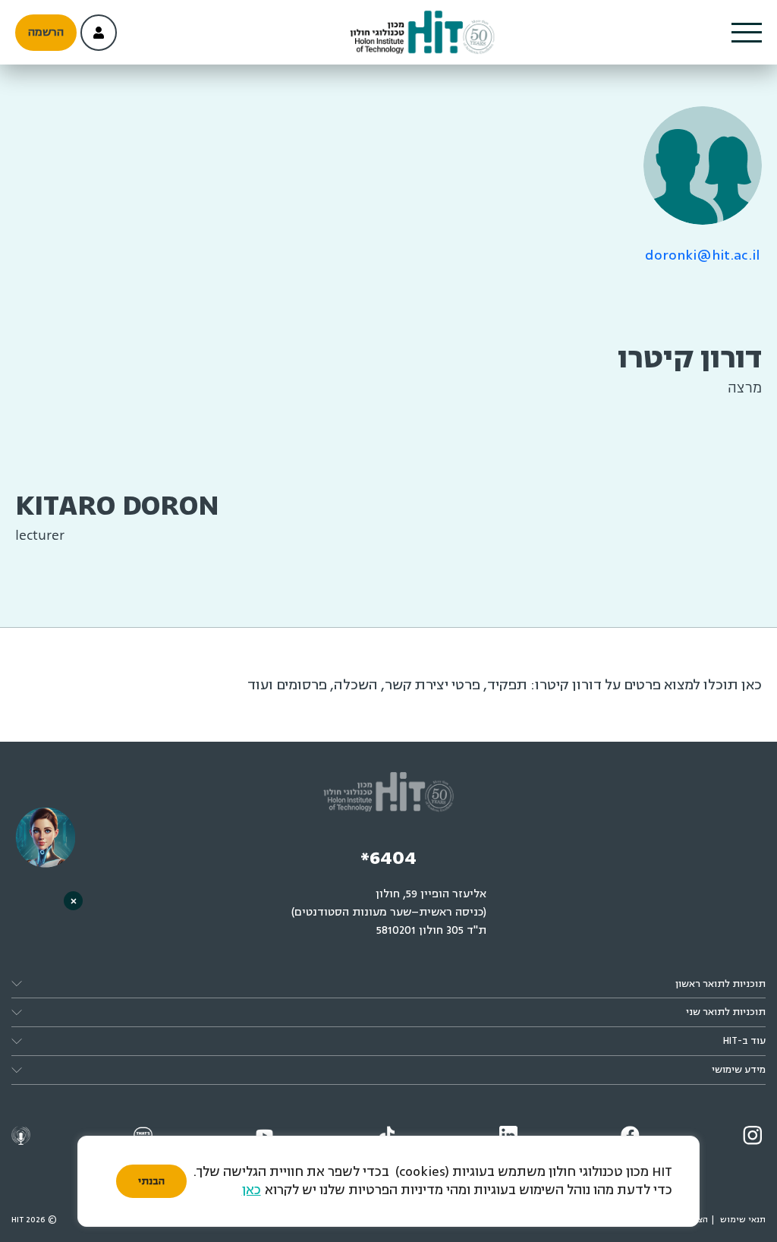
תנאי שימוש (743, 1219)
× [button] (74, 901)
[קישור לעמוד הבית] (421, 32)
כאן (251, 1190)
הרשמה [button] (46, 32)
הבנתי (151, 1181)
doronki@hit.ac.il (702, 255)
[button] (746, 33)
